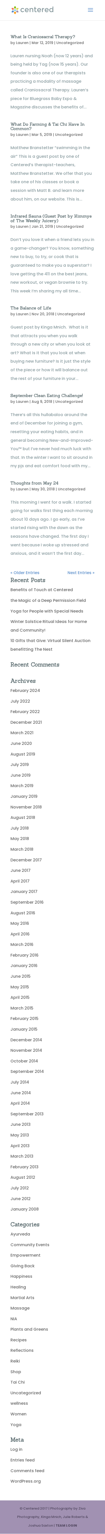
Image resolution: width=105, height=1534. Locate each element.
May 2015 (19, 987)
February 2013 (24, 1167)
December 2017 (26, 860)
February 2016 (24, 955)
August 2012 (22, 1177)
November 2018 (26, 807)
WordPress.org (25, 1481)
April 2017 (20, 881)
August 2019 (22, 754)
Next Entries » (81, 573)
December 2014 (26, 1040)
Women (18, 1414)
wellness (19, 1403)
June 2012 (20, 1199)
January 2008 (24, 1209)
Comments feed (27, 1471)
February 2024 (25, 690)
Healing (18, 1287)
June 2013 (20, 1124)
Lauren (22, 42)
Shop (15, 1372)
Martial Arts (22, 1298)
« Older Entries (25, 573)
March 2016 (21, 944)
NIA (13, 1319)
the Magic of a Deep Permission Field (48, 600)
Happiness (21, 1276)
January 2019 (23, 796)
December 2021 (26, 722)
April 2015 (20, 997)
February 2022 (25, 712)
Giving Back (22, 1266)
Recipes (18, 1340)
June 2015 (20, 976)
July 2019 (19, 765)
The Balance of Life (30, 307)
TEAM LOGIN (66, 1525)
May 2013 (19, 1135)
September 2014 (27, 1071)
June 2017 (20, 870)
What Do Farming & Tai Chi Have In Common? (47, 126)
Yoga (15, 1425)
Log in (16, 1449)
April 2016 (20, 934)
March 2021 (21, 733)
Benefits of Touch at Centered (41, 590)
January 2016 (23, 966)
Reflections (22, 1350)
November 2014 (26, 1050)
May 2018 (19, 839)
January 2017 (23, 891)
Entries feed (22, 1460)
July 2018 (19, 828)
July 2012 (19, 1188)
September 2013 (27, 1114)
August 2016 (22, 913)
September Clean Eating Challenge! (46, 395)
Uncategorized (70, 42)
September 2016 (27, 902)
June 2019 (20, 775)
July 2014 (19, 1082)
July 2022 (20, 701)
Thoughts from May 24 (34, 483)
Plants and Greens (29, 1329)
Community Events (29, 1245)
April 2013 (20, 1146)
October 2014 (24, 1061)
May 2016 (19, 923)
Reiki (15, 1361)
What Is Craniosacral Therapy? (42, 36)
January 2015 (23, 1029)
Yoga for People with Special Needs (46, 611)
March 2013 (21, 1156)
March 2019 (21, 786)
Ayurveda (20, 1234)
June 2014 (20, 1093)
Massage (20, 1308)
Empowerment (25, 1255)
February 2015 (24, 1018)
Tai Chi (17, 1382)
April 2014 (20, 1103)
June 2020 (21, 743)
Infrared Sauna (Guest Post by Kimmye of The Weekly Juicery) (51, 218)
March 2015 (21, 1008)
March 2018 (21, 849)
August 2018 (22, 817)
